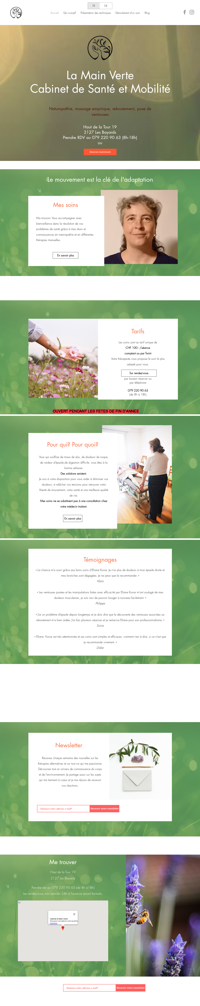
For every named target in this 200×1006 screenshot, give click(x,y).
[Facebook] (185, 12)
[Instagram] (192, 12)
